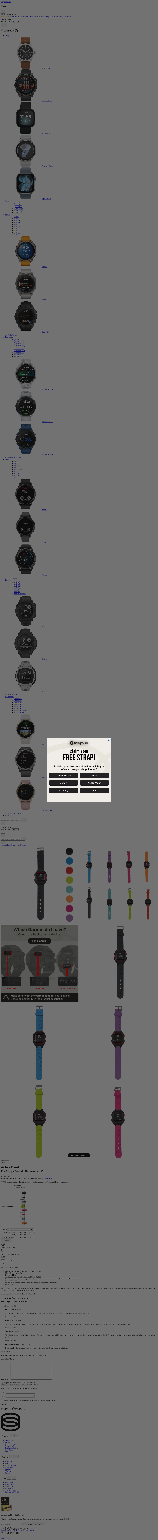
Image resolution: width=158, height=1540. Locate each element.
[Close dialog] (109, 740)
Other (94, 790)
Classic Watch (64, 775)
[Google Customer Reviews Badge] (24, 475)
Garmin (63, 783)
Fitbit (94, 775)
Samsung (63, 790)
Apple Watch (94, 783)
